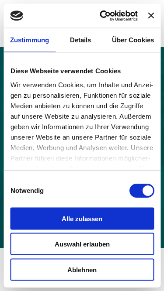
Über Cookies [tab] (133, 40)
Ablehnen (82, 269)
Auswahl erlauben (82, 244)
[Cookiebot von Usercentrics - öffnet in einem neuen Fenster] (103, 15)
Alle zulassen (82, 218)
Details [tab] (80, 40)
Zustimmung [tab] (29, 40)
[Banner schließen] (151, 16)
